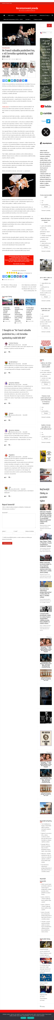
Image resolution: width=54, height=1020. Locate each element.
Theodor (43, 921)
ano (43, 200)
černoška (5, 279)
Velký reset (11, 15)
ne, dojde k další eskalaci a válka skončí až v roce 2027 (45, 321)
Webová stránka (29, 531)
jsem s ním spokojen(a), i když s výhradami (45, 231)
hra (13, 279)
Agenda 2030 (33, 15)
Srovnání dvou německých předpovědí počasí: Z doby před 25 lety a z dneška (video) (46, 868)
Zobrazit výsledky (45, 210)
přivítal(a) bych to (46, 382)
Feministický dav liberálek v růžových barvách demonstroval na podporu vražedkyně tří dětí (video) (7, 313)
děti (8, 279)
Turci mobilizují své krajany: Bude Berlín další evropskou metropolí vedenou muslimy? (46, 827)
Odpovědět (24, 344)
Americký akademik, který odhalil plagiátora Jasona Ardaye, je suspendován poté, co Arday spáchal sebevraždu (19, 314)
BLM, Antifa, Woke (6, 47)
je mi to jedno (45, 204)
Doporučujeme (43, 998)
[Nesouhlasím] (52, 1016)
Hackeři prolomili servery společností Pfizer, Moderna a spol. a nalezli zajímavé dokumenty (45, 953)
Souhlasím (23, 1017)
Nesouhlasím (31, 1017)
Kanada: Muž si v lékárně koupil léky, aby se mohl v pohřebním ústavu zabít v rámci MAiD (46, 848)
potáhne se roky (46, 325)
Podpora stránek (38, 19)
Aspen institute (21, 15)
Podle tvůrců (5, 106)
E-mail (16, 531)
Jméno (4, 531)
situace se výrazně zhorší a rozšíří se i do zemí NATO (45, 292)
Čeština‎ (44, 32)
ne (42, 202)
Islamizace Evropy (44, 15)
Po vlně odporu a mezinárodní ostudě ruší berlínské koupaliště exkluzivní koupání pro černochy (30, 313)
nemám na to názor (46, 436)
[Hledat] (49, 25)
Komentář (5, 512)
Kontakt (28, 19)
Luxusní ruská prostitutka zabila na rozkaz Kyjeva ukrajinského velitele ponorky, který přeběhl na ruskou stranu (46, 889)
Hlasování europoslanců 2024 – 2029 (13, 19)
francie (11, 279)
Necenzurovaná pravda (27, 8)
